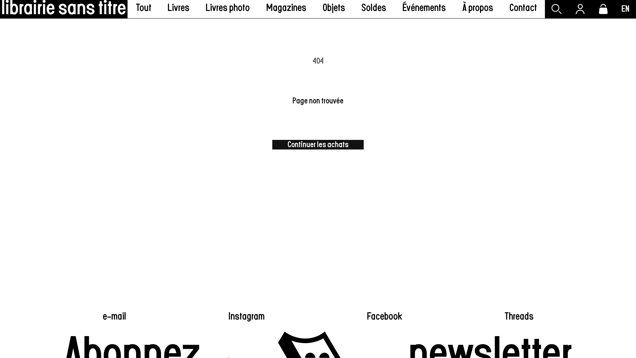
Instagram (247, 317)
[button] (179, 9)
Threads (519, 317)
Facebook (384, 317)
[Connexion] (580, 9)
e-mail (114, 317)
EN (625, 9)
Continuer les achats (318, 145)
